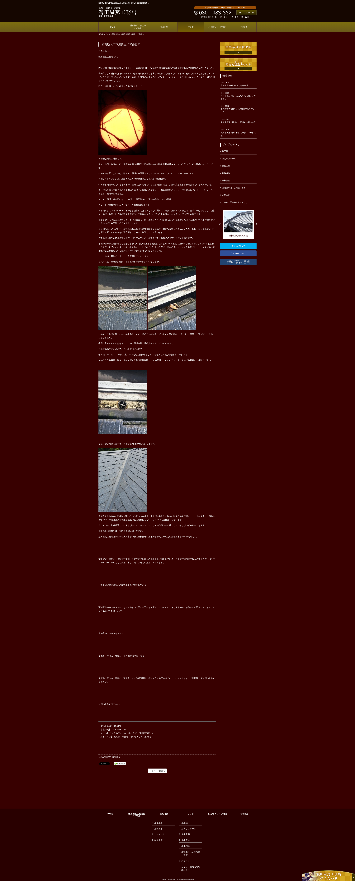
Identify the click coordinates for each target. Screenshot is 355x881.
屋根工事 (226, 166)
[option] (238, 224)
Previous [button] (219, 224)
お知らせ (226, 195)
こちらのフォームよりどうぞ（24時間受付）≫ (131, 733)
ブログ (107, 34)
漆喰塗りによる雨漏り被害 (233, 188)
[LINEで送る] (120, 763)
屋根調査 (226, 180)
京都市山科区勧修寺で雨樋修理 (234, 84)
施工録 (225, 151)
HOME (100, 34)
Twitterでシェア (239, 246)
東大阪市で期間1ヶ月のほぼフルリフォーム (238, 109)
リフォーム (159, 834)
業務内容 (164, 814)
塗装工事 (158, 828)
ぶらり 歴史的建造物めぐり (234, 202)
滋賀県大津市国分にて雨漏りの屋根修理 (238, 120)
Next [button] (256, 224)
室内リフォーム (229, 158)
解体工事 (158, 840)
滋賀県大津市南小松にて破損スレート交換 (238, 133)
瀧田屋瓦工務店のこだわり (136, 815)
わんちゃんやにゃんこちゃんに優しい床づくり (238, 96)
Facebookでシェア (239, 253)
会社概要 (244, 814)
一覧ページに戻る (157, 771)
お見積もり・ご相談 (217, 814)
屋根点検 (115, 34)
